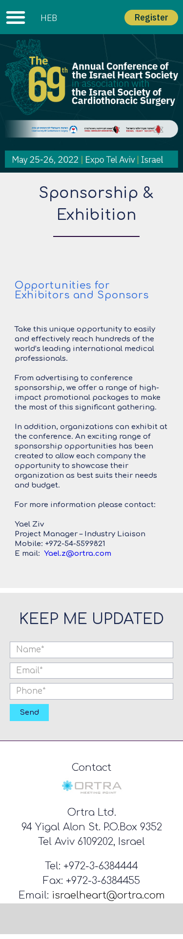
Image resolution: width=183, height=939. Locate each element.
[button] (15, 17)
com (103, 553)
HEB (49, 17)
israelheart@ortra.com (108, 895)
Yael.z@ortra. (69, 553)
